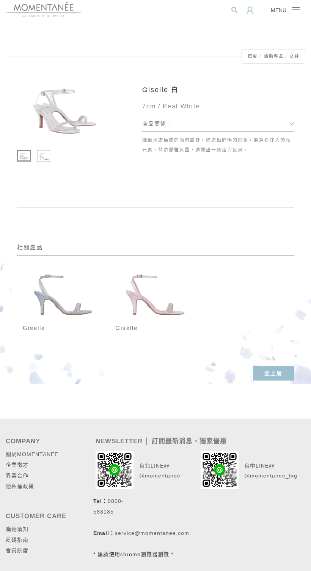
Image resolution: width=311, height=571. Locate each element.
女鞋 (294, 56)
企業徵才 (17, 465)
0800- (116, 501)
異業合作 (17, 476)
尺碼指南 (17, 540)
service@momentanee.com (152, 533)
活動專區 (273, 56)
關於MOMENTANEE (32, 454)
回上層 (273, 373)
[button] (234, 10)
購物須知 (17, 529)
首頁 (253, 56)
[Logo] (44, 9)
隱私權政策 (20, 486)
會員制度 (17, 550)
